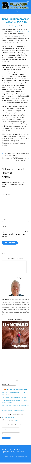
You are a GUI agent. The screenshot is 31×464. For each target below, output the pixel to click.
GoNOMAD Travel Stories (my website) (16, 389)
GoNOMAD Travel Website (9, 417)
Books (10, 449)
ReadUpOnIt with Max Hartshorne (14, 456)
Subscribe (5, 453)
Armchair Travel (18, 419)
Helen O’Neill (24, 31)
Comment (6, 195)
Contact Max (14, 453)
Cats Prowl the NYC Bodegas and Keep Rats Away (17, 154)
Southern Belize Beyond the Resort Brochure (14, 397)
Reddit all (15, 420)
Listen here (5, 375)
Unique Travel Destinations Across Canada (13, 410)
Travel (12, 451)
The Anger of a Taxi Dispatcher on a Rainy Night (14, 159)
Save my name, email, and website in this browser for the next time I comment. (15, 234)
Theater (4, 449)
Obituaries (17, 449)
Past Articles (20, 451)
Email (5, 226)
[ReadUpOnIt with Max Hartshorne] (15, 8)
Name (5, 219)
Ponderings (13, 26)
